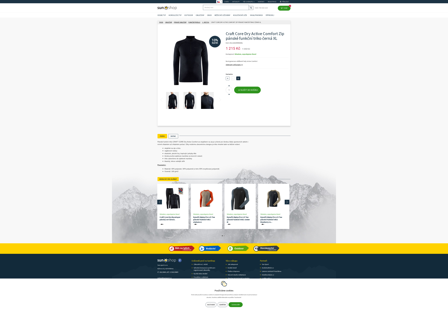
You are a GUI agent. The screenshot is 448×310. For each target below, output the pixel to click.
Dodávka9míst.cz (268, 268)
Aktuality (236, 2)
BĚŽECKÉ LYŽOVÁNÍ (222, 15)
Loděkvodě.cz (267, 278)
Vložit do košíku (249, 90)
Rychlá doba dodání (200, 274)
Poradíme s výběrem (201, 277)
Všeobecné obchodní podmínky (239, 278)
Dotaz (173, 136)
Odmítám (222, 305)
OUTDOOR (188, 15)
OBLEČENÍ (200, 15)
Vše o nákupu (248, 2)
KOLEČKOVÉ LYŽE (240, 15)
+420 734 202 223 (261, 8)
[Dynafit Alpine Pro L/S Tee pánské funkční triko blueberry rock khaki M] (273, 198)
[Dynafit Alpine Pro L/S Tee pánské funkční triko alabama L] (206, 198)
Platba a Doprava (234, 271)
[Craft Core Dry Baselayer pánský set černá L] (173, 198)
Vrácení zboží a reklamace (237, 275)
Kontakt (261, 2)
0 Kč (287, 7)
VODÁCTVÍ (162, 15)
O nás (226, 2)
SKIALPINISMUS (256, 15)
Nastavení (211, 305)
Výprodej (270, 15)
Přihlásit (285, 2)
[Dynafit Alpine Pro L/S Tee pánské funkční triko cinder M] (240, 198)
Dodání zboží (232, 268)
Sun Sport (265, 264)
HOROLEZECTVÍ (175, 15)
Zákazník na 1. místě (201, 264)
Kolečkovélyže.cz (268, 275)
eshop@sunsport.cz (165, 278)
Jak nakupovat (233, 264)
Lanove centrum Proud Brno (271, 271)
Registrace (272, 2)
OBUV (209, 15)
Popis (162, 136)
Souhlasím (236, 305)
